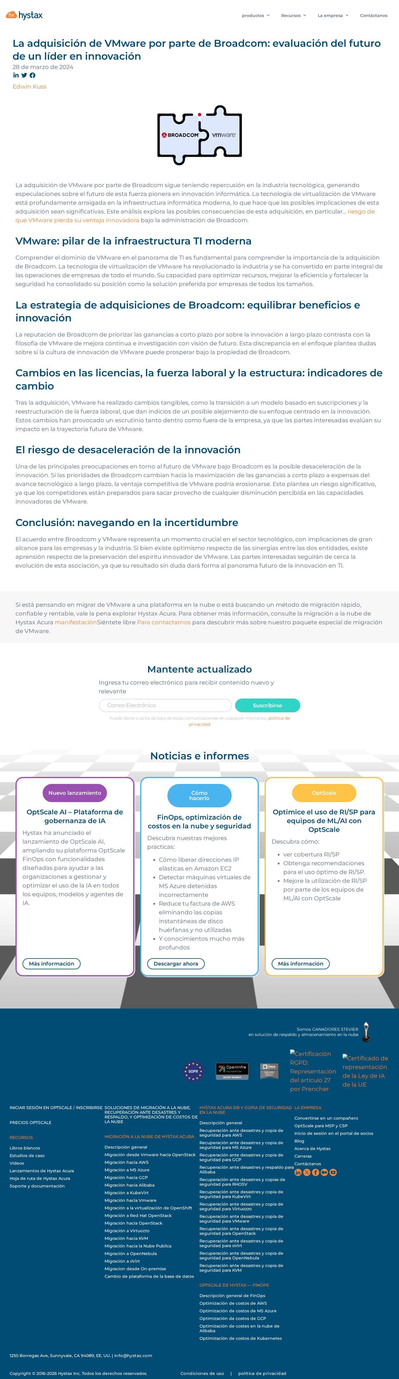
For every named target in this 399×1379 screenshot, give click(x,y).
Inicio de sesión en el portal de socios (333, 1133)
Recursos (291, 15)
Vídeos (17, 1163)
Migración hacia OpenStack (133, 1223)
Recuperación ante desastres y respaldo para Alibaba (247, 1170)
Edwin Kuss (29, 86)
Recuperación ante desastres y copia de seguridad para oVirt (241, 1243)
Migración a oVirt (122, 1261)
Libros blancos (25, 1148)
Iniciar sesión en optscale (41, 1107)
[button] (16, 75)
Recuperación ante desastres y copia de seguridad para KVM (241, 1268)
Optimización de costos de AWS (233, 1303)
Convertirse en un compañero (326, 1118)
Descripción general (126, 1147)
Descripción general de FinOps (232, 1295)
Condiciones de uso (202, 1373)
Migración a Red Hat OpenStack (138, 1215)
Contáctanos (373, 15)
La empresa (330, 15)
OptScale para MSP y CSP (321, 1125)
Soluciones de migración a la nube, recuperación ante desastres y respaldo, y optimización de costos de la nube (151, 1114)
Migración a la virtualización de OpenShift (148, 1208)
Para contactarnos (164, 622)
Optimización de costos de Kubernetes (241, 1338)
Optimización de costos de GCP (233, 1318)
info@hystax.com (133, 1355)
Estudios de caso (27, 1155)
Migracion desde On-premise (135, 1268)
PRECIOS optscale (30, 1122)
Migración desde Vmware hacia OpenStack (150, 1154)
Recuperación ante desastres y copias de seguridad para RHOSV (242, 1182)
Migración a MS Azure (127, 1170)
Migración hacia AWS (127, 1162)
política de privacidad (262, 1373)
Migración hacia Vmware (131, 1200)
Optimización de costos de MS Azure (238, 1311)
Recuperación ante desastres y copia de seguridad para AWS (241, 1133)
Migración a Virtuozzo (127, 1230)
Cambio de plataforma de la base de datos (149, 1276)
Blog (299, 1141)
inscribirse (89, 1107)
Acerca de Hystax (312, 1148)
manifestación (76, 622)
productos (253, 15)
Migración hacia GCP (126, 1177)
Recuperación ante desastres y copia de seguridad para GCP (241, 1157)
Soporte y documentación (37, 1186)
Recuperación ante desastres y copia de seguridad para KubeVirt (241, 1194)
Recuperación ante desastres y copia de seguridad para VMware (241, 1219)
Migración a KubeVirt (127, 1192)
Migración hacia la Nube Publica (138, 1246)
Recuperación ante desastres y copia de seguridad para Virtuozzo (241, 1206)
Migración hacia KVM (126, 1238)
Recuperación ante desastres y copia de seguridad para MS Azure (241, 1145)
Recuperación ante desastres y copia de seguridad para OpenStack (241, 1231)
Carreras (303, 1156)
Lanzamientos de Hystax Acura (42, 1170)
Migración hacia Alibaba (130, 1185)
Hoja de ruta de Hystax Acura (40, 1178)
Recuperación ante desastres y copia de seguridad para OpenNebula (241, 1256)
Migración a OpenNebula (131, 1253)
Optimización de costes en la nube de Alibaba (240, 1328)
